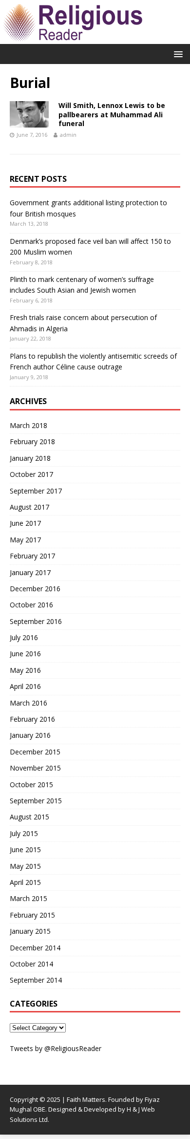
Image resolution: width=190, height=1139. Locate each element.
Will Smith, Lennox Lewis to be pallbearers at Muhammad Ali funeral (111, 114)
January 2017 (30, 572)
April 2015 (25, 882)
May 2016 (25, 670)
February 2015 (32, 915)
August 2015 (29, 816)
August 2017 (29, 507)
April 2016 (25, 686)
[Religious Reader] (73, 38)
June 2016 (25, 653)
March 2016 (28, 703)
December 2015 (35, 751)
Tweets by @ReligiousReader (55, 1048)
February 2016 (32, 719)
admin (68, 134)
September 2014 (36, 980)
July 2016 (24, 637)
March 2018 (28, 425)
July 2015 (24, 833)
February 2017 (32, 555)
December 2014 (35, 947)
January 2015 (30, 931)
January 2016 (30, 735)
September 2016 (36, 621)
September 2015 (36, 800)
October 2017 (31, 474)
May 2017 (25, 539)
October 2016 (31, 604)
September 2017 (36, 490)
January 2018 (30, 458)
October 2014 (31, 963)
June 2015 (25, 849)
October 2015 (31, 784)
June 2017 (25, 523)
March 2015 (28, 898)
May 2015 (25, 866)
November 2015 (35, 768)
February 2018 (32, 441)
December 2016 (35, 588)
